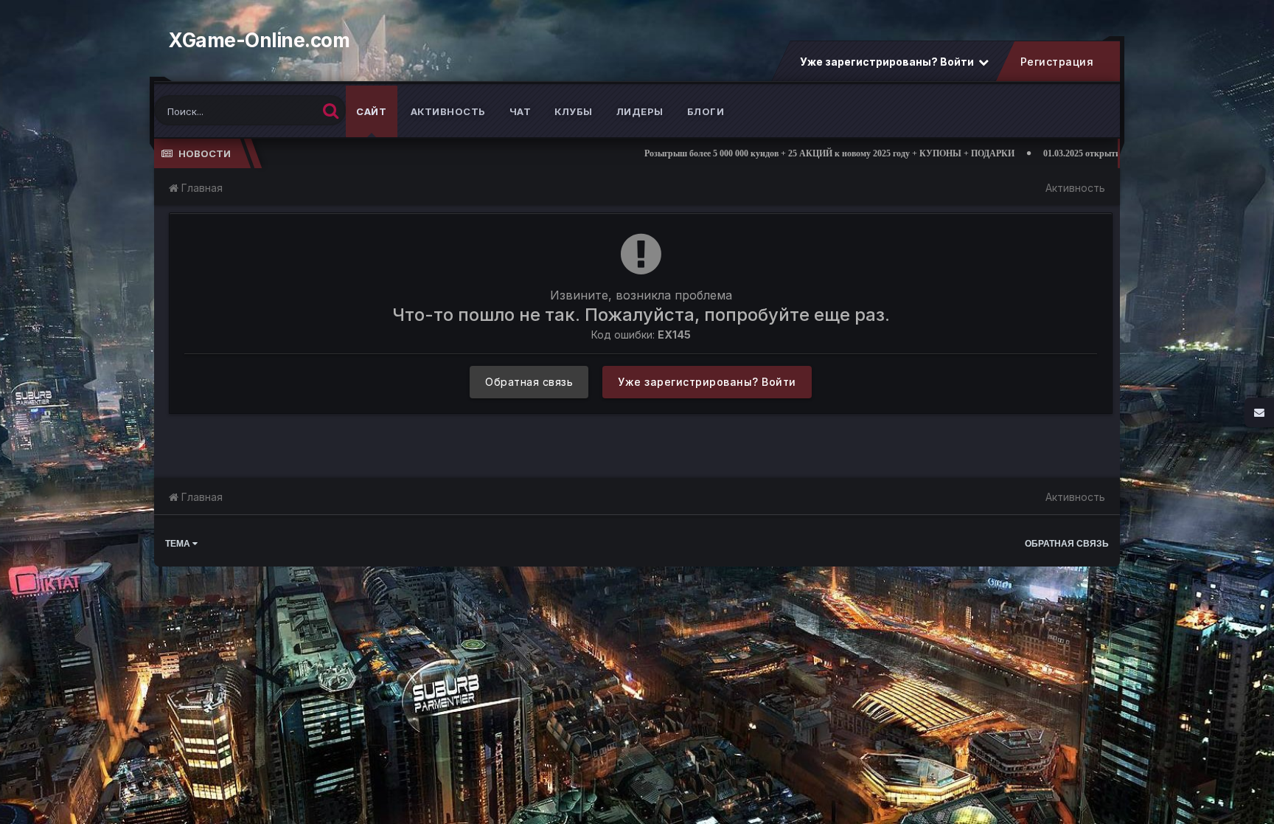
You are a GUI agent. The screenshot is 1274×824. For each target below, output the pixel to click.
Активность (448, 111)
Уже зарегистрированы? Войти (888, 61)
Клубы (573, 111)
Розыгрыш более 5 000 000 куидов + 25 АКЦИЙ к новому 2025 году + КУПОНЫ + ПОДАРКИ (760, 153)
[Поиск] (330, 110)
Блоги (706, 111)
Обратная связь (529, 381)
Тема (178, 544)
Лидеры (640, 111)
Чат (520, 111)
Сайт (371, 111)
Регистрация (1056, 61)
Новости (204, 153)
